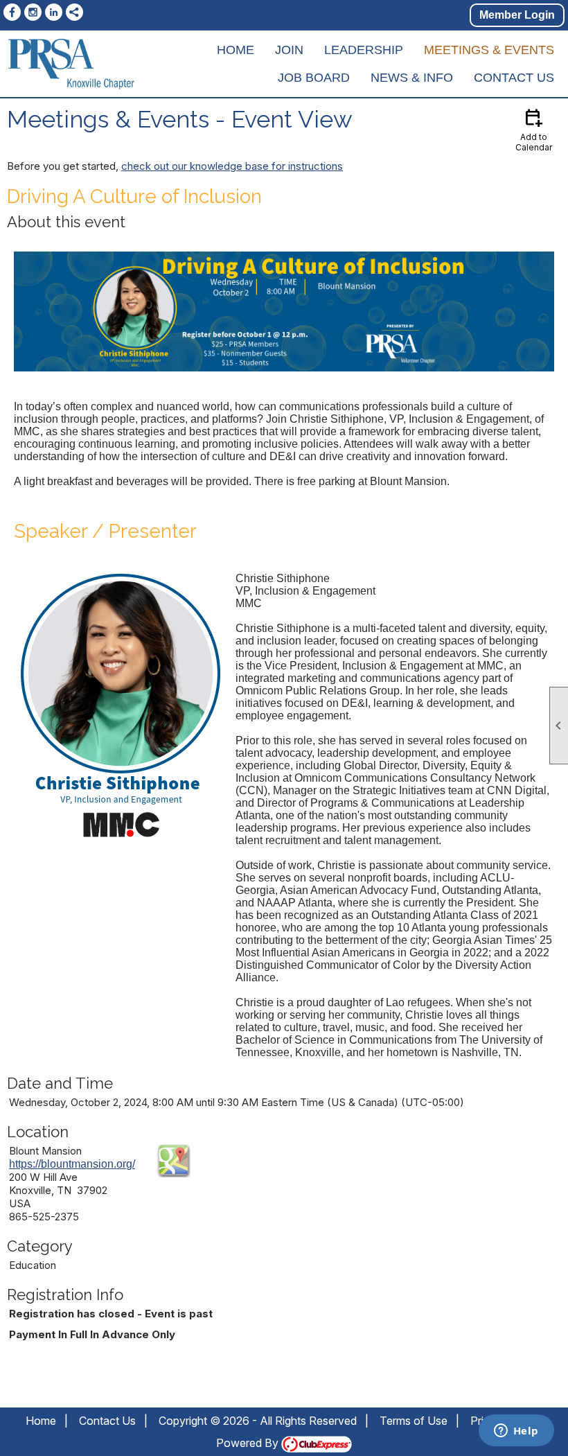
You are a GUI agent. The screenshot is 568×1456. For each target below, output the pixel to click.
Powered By (248, 1443)
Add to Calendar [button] (533, 129)
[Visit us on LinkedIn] (53, 12)
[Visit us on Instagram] (33, 12)
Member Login (517, 15)
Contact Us (514, 78)
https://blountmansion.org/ (72, 1164)
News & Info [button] (412, 78)
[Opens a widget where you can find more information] (516, 1431)
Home (235, 50)
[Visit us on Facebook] (12, 12)
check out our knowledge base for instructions (232, 166)
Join (289, 50)
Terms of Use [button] (413, 1421)
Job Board (314, 78)
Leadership (363, 50)
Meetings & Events (489, 50)
